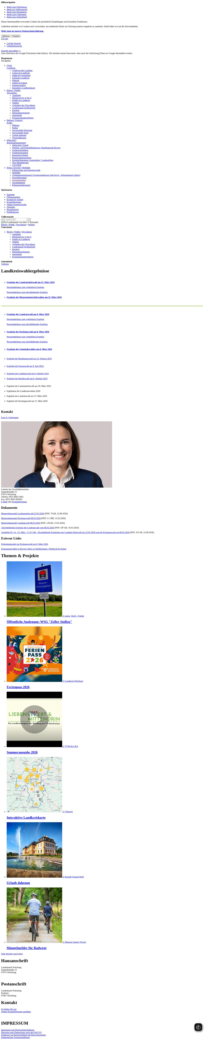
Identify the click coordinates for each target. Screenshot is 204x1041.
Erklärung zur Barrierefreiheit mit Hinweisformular (23, 1035)
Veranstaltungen (19, 138)
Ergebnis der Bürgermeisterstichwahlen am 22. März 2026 (34, 297)
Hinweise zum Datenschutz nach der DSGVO (21, 1032)
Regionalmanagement (21, 158)
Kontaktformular (14, 202)
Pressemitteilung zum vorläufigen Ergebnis (25, 287)
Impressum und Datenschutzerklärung (17, 1030)
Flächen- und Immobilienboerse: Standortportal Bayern (36, 148)
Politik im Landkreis (21, 100)
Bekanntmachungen (21, 113)
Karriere (15, 110)
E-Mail (4, 502)
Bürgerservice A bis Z (21, 98)
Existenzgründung (20, 150)
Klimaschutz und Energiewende (26, 170)
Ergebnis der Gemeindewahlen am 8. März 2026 (29, 349)
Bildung (15, 125)
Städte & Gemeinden (21, 75)
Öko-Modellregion (20, 163)
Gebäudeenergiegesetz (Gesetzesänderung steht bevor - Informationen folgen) (46, 175)
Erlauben (16, 36)
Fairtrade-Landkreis (20, 78)
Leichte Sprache (14, 43)
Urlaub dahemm (19, 135)
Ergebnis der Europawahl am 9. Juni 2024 (25, 366)
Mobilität (16, 173)
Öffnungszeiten (13, 197)
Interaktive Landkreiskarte (23, 88)
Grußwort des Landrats (22, 70)
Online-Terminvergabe (17, 204)
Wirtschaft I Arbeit (20, 145)
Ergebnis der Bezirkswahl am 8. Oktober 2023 (27, 378)
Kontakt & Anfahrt (15, 199)
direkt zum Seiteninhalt (17, 17)
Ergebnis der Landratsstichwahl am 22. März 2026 (31, 282)
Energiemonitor (19, 180)
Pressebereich (13, 209)
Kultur (15, 128)
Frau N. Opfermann (9, 417)
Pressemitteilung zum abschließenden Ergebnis (27, 292)
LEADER (16, 165)
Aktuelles (11, 207)
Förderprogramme (20, 153)
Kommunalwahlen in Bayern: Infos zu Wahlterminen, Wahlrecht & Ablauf (33, 549)
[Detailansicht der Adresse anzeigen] (56, 487)
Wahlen (15, 103)
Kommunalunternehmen (22, 118)
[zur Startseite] (4, 39)
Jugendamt (17, 115)
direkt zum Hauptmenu (17, 12)
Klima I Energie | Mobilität (18, 168)
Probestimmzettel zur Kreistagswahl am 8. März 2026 (24, 544)
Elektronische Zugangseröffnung (15, 1037)
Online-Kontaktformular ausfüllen (16, 1012)
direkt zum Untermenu (16, 14)
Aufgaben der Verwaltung (23, 105)
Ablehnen (6, 36)
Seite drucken (7, 954)
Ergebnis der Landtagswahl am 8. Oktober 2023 (28, 373)
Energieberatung (19, 178)
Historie (15, 80)
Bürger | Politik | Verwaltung (13, 224)
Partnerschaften (19, 85)
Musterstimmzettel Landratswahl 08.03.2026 (20, 523)
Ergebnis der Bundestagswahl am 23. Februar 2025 (29, 358)
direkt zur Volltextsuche (17, 9)
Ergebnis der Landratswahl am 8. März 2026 (28, 314)
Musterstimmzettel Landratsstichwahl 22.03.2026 (22, 513)
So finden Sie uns (9, 1009)
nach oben (18, 954)
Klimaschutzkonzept (21, 185)
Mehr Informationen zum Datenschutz (17, 56)
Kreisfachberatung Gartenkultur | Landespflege (32, 160)
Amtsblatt (16, 95)
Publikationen (13, 212)
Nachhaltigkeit (18, 183)
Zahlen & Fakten (19, 83)
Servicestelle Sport (20, 133)
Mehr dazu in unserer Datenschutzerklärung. (22, 31)
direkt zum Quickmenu (17, 7)
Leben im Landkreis (21, 73)
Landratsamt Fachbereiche (23, 108)
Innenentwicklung (20, 155)
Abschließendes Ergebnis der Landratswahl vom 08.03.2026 (27, 528)
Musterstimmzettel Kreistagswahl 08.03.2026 (21, 518)
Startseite (11, 194)
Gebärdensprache (14, 46)
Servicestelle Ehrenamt (22, 130)
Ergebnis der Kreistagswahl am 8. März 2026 (28, 332)
